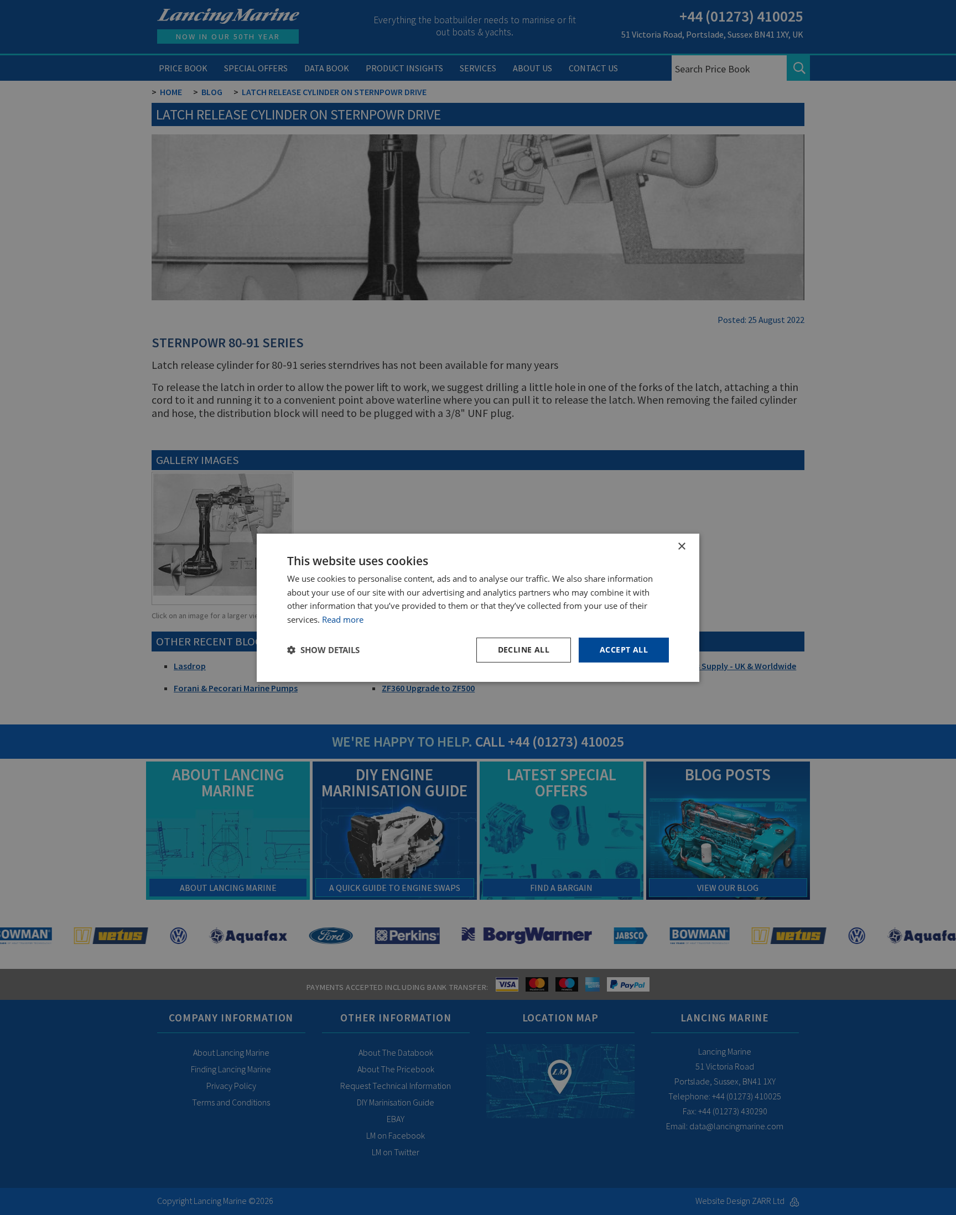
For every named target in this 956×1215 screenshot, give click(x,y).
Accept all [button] (624, 649)
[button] (323, 650)
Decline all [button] (523, 649)
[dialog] (478, 607)
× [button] (681, 546)
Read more (342, 619)
